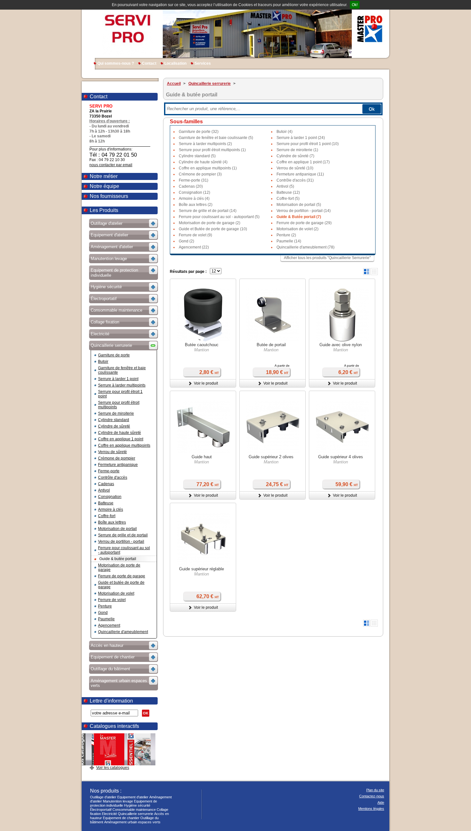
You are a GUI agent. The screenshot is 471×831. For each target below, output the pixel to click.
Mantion (201, 349)
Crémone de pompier (116, 458)
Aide (380, 802)
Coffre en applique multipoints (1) (208, 168)
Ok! (355, 5)
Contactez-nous (371, 796)
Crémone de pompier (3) (200, 174)
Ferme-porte (109, 471)
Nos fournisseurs (109, 196)
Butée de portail (271, 344)
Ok (372, 108)
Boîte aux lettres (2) (195, 204)
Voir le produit (206, 383)
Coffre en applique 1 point (120, 439)
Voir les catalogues (112, 767)
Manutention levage (118, 801)
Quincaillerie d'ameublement (123, 632)
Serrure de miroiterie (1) (297, 150)
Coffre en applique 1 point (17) (303, 162)
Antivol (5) (285, 186)
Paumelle (106, 619)
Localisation (175, 63)
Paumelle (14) (289, 241)
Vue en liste (366, 271)
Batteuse (105, 503)
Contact (149, 63)
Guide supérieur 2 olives (271, 456)
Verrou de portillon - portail (121, 541)
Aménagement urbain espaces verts (132, 822)
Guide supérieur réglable (201, 568)
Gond (103, 612)
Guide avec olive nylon (340, 344)
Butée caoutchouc (202, 344)
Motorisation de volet (116, 593)
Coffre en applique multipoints (124, 445)
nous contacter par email (110, 165)
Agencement (109, 625)
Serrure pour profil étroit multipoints (118, 404)
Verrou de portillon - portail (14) (304, 210)
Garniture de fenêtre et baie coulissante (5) (216, 137)
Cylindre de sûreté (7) (295, 156)
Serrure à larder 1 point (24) (301, 137)
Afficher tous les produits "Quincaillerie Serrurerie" (327, 258)
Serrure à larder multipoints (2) (205, 144)
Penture (105, 606)
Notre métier (104, 176)
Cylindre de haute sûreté (119, 432)
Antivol (104, 490)
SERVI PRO (128, 29)
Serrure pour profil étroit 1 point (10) (308, 144)
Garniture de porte (114, 355)
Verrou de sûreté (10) (295, 168)
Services (202, 63)
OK (145, 713)
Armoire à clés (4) (194, 198)
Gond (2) (186, 241)
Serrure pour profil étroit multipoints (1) (212, 150)
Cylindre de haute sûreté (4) (203, 162)
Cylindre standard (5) (197, 156)
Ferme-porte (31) (193, 180)
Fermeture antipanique (118, 464)
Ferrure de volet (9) (195, 235)
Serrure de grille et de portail (123, 535)
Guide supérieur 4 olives (340, 456)
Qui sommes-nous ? (115, 63)
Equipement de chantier (121, 818)
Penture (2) (286, 235)
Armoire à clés (110, 509)
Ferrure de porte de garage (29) (304, 223)
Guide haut (202, 456)
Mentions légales (371, 809)
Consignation (109, 496)
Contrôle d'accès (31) (295, 180)
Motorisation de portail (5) (299, 204)
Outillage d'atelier (103, 797)
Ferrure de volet (112, 600)
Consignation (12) (194, 192)
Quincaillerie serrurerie (135, 814)
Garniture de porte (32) (199, 131)
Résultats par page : (188, 271)
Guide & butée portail (117, 559)
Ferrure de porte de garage (121, 576)
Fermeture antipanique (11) (300, 174)
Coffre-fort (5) (288, 198)
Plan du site (375, 790)
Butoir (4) (285, 131)
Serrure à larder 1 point (118, 379)
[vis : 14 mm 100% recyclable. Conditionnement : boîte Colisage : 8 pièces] (342, 316)
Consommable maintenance (134, 809)
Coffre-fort (106, 516)
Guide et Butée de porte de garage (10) (213, 229)
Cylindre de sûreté (114, 426)
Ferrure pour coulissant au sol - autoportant (124, 550)
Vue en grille (374, 271)
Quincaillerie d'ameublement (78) (306, 247)
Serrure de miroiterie (116, 413)
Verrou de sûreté (112, 452)
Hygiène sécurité (137, 805)
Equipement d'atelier (132, 797)
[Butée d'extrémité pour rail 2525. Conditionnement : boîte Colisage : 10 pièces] (203, 316)
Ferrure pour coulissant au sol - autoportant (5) (219, 217)
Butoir (103, 361)
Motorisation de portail (117, 528)
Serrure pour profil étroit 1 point (120, 393)
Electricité (109, 814)
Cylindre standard (113, 420)
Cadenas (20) (191, 186)
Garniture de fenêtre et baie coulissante (122, 370)
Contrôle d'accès (112, 477)
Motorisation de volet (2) (297, 229)
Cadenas (106, 484)
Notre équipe (104, 186)
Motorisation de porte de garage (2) (209, 223)
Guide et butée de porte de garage (121, 584)
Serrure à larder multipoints (121, 385)
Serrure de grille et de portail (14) (207, 210)
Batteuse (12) (288, 192)
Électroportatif (101, 809)
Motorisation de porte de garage (119, 567)
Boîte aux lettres (112, 522)
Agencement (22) (194, 247)
